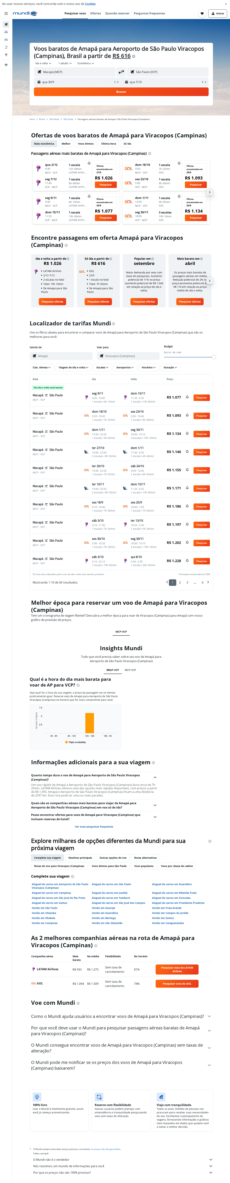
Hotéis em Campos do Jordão (170, 913)
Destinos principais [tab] (80, 857)
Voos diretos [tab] (86, 143)
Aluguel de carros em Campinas (51, 892)
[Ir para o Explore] (6, 54)
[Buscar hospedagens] (6, 32)
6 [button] (202, 582)
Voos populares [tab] (143, 866)
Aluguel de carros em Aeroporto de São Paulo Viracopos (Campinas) (60, 885)
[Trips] (6, 65)
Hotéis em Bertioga (104, 918)
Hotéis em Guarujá (103, 908)
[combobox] (43, 63)
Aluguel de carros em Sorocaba (171, 898)
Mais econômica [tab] (44, 143)
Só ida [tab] (127, 143)
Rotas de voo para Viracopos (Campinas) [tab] (59, 866)
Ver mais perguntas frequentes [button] (94, 826)
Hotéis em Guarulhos (105, 913)
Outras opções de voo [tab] (113, 857)
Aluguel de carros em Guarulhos (172, 884)
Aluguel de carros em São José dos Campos (118, 903)
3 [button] (187, 582)
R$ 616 (121, 56)
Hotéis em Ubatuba (44, 913)
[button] (226, 4)
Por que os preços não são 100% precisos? (62, 1173)
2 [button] (180, 582)
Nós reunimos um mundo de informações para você (68, 1166)
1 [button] (172, 582)
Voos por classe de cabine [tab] (177, 866)
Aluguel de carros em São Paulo (111, 884)
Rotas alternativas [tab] (145, 857)
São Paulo (54, 119)
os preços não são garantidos (105, 1149)
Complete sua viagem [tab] (47, 857)
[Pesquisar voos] (6, 24)
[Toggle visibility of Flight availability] (75, 742)
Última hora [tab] (108, 143)
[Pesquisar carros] (6, 39)
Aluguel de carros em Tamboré (111, 898)
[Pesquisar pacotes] (6, 47)
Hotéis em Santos (163, 918)
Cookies (90, 4)
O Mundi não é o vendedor (51, 1160)
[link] (52, 301)
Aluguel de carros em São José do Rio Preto (58, 898)
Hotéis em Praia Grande (166, 908)
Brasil (42, 119)
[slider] (214, 357)
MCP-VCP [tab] (121, 631)
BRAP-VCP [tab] (113, 670)
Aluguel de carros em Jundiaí (109, 892)
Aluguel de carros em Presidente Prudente (178, 903)
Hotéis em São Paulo (45, 908)
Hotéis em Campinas (45, 923)
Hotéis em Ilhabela (43, 918)
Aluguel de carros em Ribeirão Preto (174, 892)
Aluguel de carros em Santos (49, 903)
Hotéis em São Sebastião (107, 923)
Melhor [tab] (66, 143)
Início (32, 119)
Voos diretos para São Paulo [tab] (109, 866)
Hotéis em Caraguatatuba (168, 923)
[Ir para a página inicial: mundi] (25, 13)
